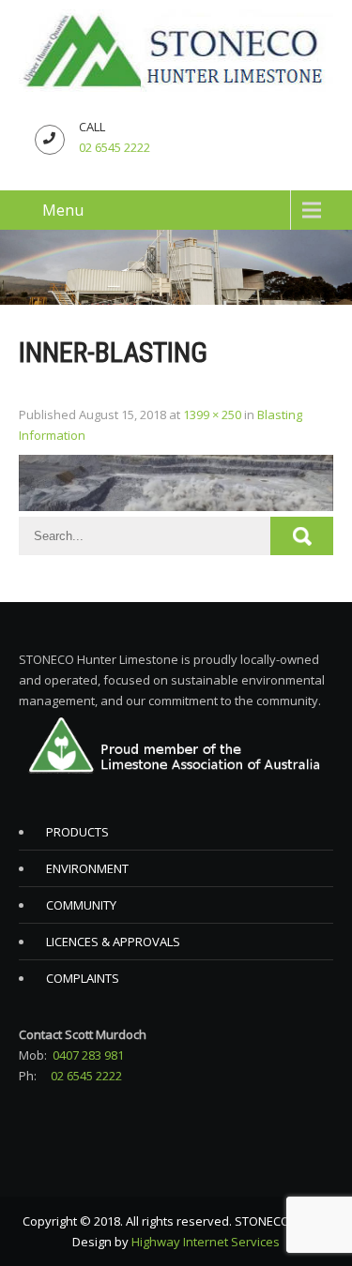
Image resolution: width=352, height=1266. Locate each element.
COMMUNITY (81, 905)
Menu (63, 210)
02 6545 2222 (114, 147)
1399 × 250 (212, 414)
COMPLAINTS (82, 978)
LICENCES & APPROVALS (113, 941)
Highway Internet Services (205, 1241)
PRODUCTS (77, 831)
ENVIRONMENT (87, 868)
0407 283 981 (88, 1055)
